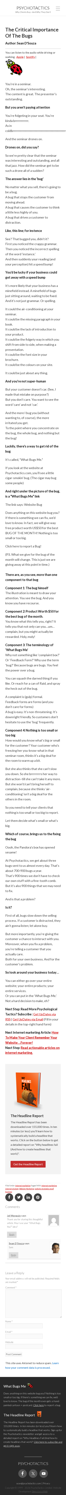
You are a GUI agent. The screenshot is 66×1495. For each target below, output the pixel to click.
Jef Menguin (14, 1215)
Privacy (46, 1483)
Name (8, 1321)
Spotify (30, 56)
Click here (38, 1405)
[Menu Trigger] (58, 8)
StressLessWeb (40, 1491)
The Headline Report (19, 1415)
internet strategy (11, 1189)
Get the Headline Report (28, 1164)
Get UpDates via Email (28, 1019)
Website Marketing (26, 1189)
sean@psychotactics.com (28, 1483)
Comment (10, 1287)
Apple (20, 56)
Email (8, 1331)
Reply (11, 1234)
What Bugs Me (15, 1386)
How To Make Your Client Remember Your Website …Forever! (31, 1038)
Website (9, 1342)
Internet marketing (22, 1185)
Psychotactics (33, 7)
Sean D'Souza (16, 1243)
